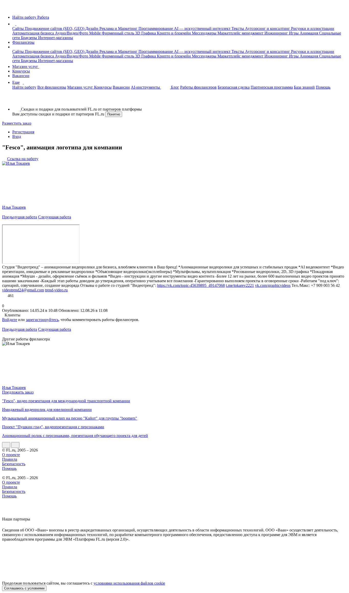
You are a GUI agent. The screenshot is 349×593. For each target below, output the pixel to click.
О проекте (11, 455)
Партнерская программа (272, 87)
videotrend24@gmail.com (23, 290)
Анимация (309, 33)
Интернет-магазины (55, 37)
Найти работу (24, 87)
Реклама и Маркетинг (118, 28)
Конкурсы (21, 71)
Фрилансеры (23, 42)
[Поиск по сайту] (16, 100)
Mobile (95, 33)
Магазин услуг (25, 66)
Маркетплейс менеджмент (240, 33)
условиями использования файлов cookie (129, 583)
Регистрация (23, 132)
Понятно (113, 114)
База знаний (304, 87)
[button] (17, 24)
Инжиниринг (276, 33)
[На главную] (6, 8)
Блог (175, 87)
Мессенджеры (204, 33)
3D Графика (146, 33)
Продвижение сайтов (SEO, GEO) (55, 28)
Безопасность (13, 464)
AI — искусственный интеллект (202, 28)
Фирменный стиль (118, 33)
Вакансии (20, 76)
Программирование (156, 28)
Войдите (9, 319)
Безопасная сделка (234, 87)
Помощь (323, 87)
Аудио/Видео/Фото (72, 33)
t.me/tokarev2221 (240, 285)
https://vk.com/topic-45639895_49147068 (191, 285)
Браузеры (29, 37)
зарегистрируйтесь (42, 319)
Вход (16, 136)
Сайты (18, 28)
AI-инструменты (146, 87)
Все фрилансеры (51, 87)
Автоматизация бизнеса (33, 33)
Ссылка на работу (22, 159)
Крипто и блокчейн (174, 33)
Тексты (238, 28)
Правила (9, 459)
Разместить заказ (16, 123)
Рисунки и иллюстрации (312, 28)
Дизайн (92, 28)
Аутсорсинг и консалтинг (268, 28)
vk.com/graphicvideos (272, 285)
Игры (294, 33)
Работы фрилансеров (198, 87)
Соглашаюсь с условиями (24, 588)
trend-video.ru (56, 290)
